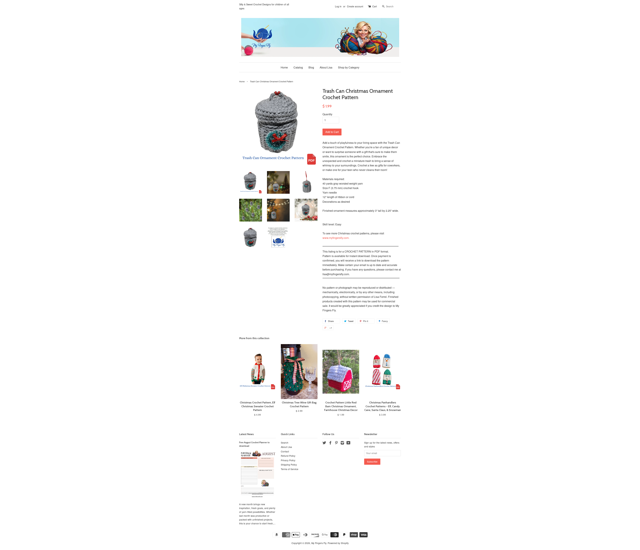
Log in (338, 6)
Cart (374, 6)
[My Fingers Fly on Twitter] (324, 443)
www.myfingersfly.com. (336, 238)
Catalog (298, 67)
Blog (311, 67)
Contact (285, 451)
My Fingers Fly (318, 543)
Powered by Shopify (338, 543)
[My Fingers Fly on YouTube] (348, 443)
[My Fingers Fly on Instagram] (342, 443)
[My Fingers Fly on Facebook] (330, 443)
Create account (355, 6)
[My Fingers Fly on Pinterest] (336, 443)
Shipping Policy (289, 464)
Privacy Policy (288, 460)
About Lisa (326, 67)
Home (284, 67)
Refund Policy (288, 455)
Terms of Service (289, 469)
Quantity (327, 114)
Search (284, 442)
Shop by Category (348, 67)
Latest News (246, 434)
